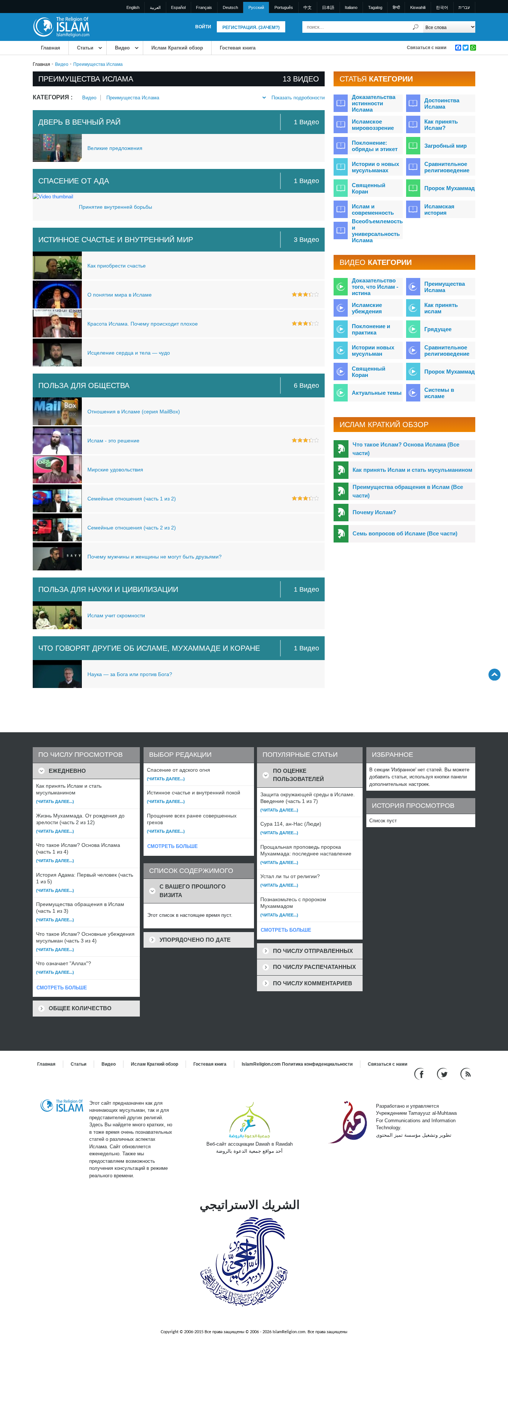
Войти (203, 26)
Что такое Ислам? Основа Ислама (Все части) (406, 448)
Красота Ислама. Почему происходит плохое (142, 324)
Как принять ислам (441, 308)
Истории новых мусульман (373, 350)
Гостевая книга (237, 48)
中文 (307, 7)
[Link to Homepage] (61, 26)
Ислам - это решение (113, 441)
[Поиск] (415, 27)
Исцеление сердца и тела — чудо (128, 353)
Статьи (85, 48)
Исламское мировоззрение (373, 124)
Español (178, 7)
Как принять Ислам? (441, 124)
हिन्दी (396, 7)
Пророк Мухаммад (449, 188)
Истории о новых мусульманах (375, 167)
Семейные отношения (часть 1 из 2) (131, 499)
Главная (50, 48)
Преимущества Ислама (132, 97)
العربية (155, 7)
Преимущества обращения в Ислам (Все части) (408, 491)
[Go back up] (494, 674)
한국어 (442, 7)
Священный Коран (368, 188)
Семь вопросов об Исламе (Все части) (405, 533)
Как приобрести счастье (116, 266)
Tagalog (375, 7)
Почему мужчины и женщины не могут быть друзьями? (154, 557)
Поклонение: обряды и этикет (375, 146)
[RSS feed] (465, 1073)
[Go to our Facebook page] (420, 1073)
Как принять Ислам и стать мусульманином (412, 470)
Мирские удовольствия (115, 470)
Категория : (53, 97)
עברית (464, 7)
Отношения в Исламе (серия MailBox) (133, 412)
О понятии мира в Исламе (119, 295)
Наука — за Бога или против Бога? (129, 674)
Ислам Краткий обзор (177, 48)
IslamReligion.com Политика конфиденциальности (297, 1064)
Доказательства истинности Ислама (373, 103)
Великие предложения (114, 148)
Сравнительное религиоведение (446, 167)
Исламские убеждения (367, 308)
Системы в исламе (439, 393)
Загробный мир (445, 146)
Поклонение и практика (371, 329)
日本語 (328, 7)
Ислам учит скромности (116, 615)
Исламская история (439, 209)
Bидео (122, 48)
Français (204, 7)
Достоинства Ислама (441, 103)
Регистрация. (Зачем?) (251, 27)
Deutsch (230, 7)
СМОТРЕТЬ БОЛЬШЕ (61, 987)
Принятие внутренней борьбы (115, 207)
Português (283, 7)
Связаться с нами (426, 47)
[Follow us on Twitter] (443, 1073)
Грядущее (437, 329)
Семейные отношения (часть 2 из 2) (131, 528)
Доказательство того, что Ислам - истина (375, 286)
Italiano (351, 7)
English (132, 7)
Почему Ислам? (374, 512)
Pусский (256, 7)
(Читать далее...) (55, 801)
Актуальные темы (377, 393)
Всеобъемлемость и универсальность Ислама (377, 230)
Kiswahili (417, 7)
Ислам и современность (373, 209)
